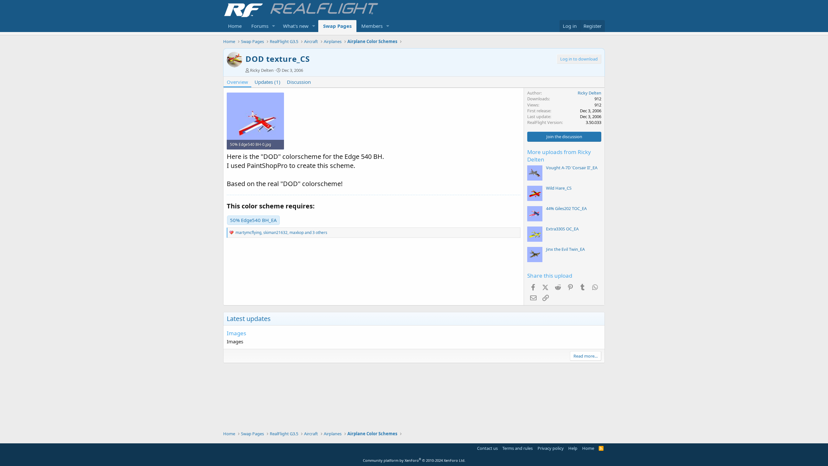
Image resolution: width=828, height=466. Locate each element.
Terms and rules (517, 448)
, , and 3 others (281, 232)
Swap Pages (337, 26)
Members (372, 26)
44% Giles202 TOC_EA (566, 208)
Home (235, 26)
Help (572, 448)
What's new (296, 26)
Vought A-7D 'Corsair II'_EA (571, 168)
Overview (237, 82)
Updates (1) (267, 82)
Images (236, 333)
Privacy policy (551, 448)
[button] (273, 26)
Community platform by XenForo (414, 460)
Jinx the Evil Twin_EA (565, 249)
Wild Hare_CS (559, 188)
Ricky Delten (262, 70)
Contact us (487, 448)
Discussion (299, 82)
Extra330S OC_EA (562, 229)
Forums (259, 26)
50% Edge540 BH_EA (253, 220)
